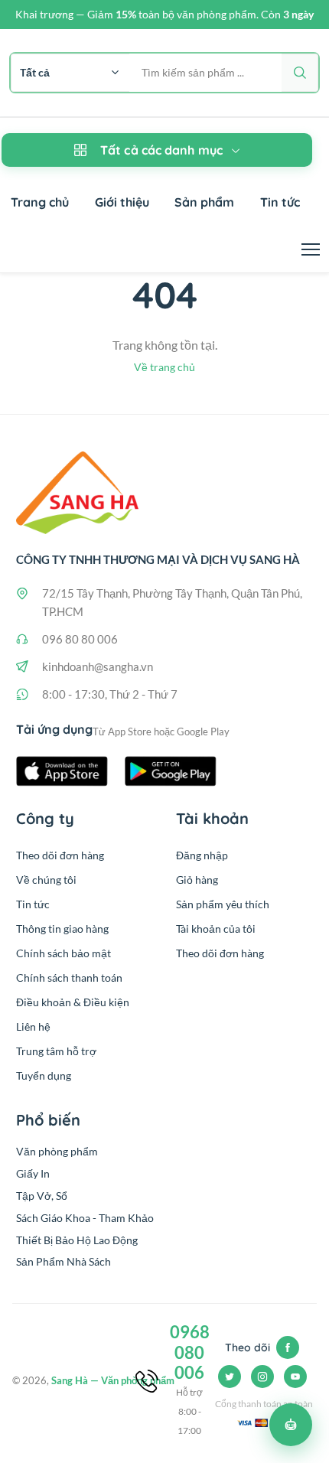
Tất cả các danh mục (161, 150)
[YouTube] (295, 1376)
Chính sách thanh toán (69, 977)
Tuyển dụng (43, 1075)
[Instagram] (262, 1376)
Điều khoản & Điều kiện (72, 1001)
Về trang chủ (164, 366)
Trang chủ (40, 202)
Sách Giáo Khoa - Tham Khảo (85, 1217)
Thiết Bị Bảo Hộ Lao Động (77, 1239)
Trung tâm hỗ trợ (56, 1050)
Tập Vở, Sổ (41, 1195)
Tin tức (280, 202)
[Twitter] (229, 1376)
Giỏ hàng (197, 879)
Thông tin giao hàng (62, 928)
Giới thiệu (122, 202)
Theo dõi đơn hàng (60, 855)
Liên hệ (33, 1026)
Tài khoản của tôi (216, 928)
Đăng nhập (202, 855)
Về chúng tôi (46, 879)
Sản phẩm (204, 202)
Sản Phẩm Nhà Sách (63, 1261)
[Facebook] (287, 1347)
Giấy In (33, 1173)
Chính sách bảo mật (63, 953)
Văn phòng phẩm (57, 1151)
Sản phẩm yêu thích (222, 904)
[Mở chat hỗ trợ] (290, 1424)
